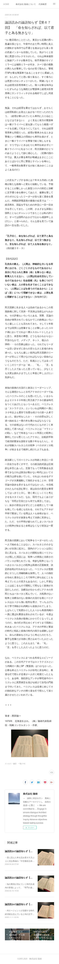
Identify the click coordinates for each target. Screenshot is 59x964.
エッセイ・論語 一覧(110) (15, 763)
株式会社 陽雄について (25, 4)
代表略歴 (43, 4)
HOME (6, 4)
